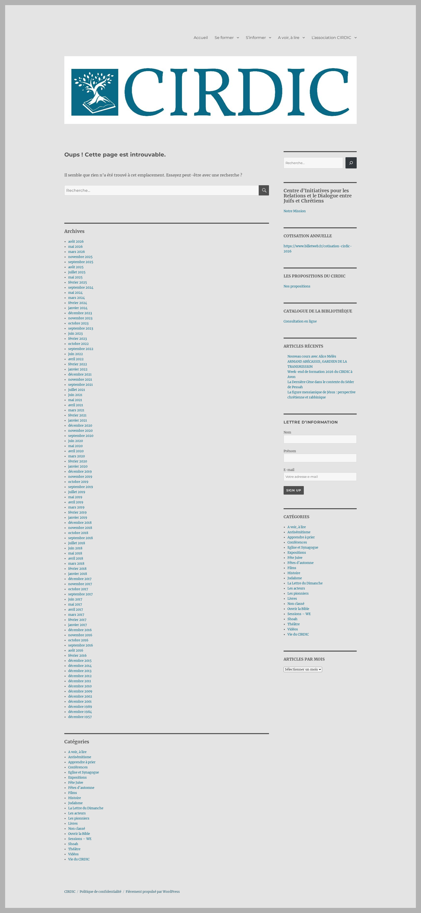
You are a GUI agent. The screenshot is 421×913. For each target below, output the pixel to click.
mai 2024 (75, 293)
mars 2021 (76, 410)
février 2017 (77, 620)
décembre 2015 (80, 661)
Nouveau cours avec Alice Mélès (311, 356)
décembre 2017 (80, 579)
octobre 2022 (78, 344)
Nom (287, 432)
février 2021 (77, 415)
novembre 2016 (80, 635)
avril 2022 (76, 359)
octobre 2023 (78, 323)
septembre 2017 (80, 594)
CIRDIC (69, 892)
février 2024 (77, 303)
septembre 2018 (80, 538)
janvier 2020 (77, 466)
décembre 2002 (80, 696)
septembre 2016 (80, 645)
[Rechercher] (351, 162)
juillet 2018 (76, 543)
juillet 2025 (77, 272)
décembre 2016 (80, 630)
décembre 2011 (79, 681)
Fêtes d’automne (81, 788)
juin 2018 (75, 548)
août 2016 (75, 650)
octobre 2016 (78, 640)
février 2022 (77, 364)
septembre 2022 (80, 349)
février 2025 (77, 282)
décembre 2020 (80, 426)
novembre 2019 (80, 477)
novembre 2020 (80, 431)
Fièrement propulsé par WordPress (153, 892)
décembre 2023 (80, 313)
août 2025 (76, 267)
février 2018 (77, 569)
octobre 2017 (78, 589)
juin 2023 (75, 334)
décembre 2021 (80, 374)
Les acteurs (77, 813)
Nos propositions (297, 286)
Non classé (76, 829)
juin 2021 (75, 395)
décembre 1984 (80, 712)
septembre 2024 (80, 288)
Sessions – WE (79, 839)
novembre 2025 (80, 257)
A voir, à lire (288, 37)
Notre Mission (295, 211)
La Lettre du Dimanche (85, 808)
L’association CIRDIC (331, 37)
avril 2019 (75, 502)
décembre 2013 (79, 671)
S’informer (256, 37)
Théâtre (74, 849)
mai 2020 (75, 446)
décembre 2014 (80, 666)
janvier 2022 (77, 369)
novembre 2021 (80, 380)
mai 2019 (75, 497)
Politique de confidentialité (100, 892)
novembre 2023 (80, 318)
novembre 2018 (80, 528)
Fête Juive (75, 783)
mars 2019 (76, 507)
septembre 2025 (80, 262)
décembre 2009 (80, 691)
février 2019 (77, 512)
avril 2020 (76, 451)
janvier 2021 (77, 420)
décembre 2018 (80, 523)
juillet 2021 (76, 390)
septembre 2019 (80, 487)
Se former (224, 37)
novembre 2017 (80, 584)
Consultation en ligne (300, 321)
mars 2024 (76, 298)
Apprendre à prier (82, 762)
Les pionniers (78, 818)
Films (72, 793)
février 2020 (77, 461)
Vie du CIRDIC (78, 859)
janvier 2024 (77, 308)
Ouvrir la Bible (79, 834)
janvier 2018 (77, 574)
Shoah (73, 844)
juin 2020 (75, 441)
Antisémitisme (79, 757)
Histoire (74, 798)
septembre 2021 (80, 385)
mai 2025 (75, 277)
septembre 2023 (80, 328)
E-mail (289, 470)
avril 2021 (75, 405)
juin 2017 (75, 599)
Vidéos (73, 854)
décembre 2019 (80, 472)
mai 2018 (75, 553)
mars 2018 (76, 564)
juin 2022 (75, 354)
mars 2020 (76, 456)
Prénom (290, 451)
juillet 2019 (76, 492)
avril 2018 (75, 558)
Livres (73, 823)
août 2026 (76, 242)
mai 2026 (75, 247)
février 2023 (77, 339)
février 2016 (77, 656)
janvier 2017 (77, 625)
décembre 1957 (80, 717)
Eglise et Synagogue (83, 772)
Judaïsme (75, 803)
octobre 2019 (78, 482)
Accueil (201, 37)
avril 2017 (75, 610)
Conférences (78, 767)
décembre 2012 (80, 676)
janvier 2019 (77, 518)
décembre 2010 (80, 686)
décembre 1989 (80, 707)
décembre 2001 (80, 702)
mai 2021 (75, 400)
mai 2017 (75, 604)
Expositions (77, 777)
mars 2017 (76, 615)
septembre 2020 (80, 436)
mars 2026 (76, 252)
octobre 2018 (78, 533)
